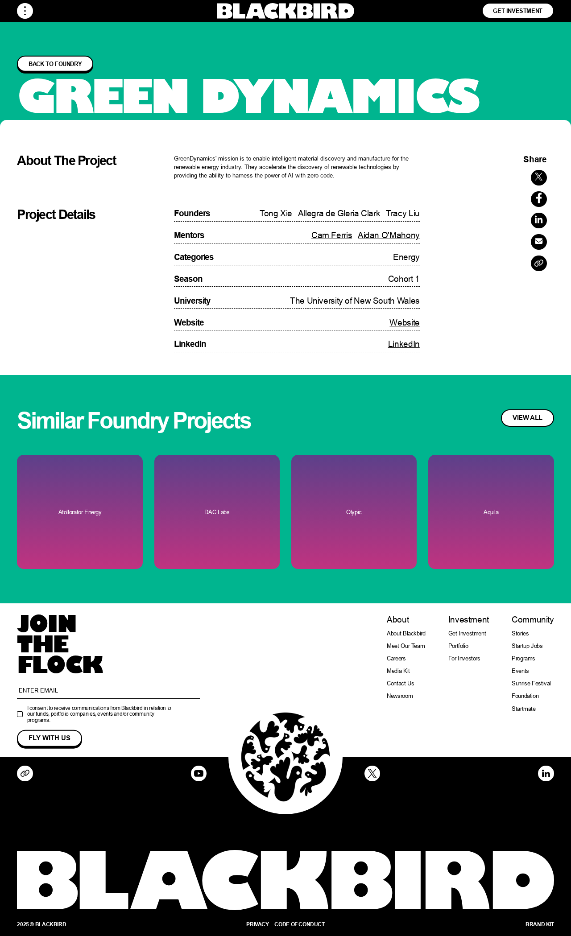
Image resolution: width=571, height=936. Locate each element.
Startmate (524, 708)
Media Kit (398, 671)
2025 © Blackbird (41, 924)
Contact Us (400, 683)
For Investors (464, 658)
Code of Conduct (299, 924)
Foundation (525, 696)
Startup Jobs (527, 646)
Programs (523, 658)
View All (527, 418)
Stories (520, 633)
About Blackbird (406, 633)
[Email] (538, 242)
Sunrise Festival (531, 683)
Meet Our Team (406, 646)
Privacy (257, 924)
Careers (396, 658)
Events (520, 671)
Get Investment (517, 10)
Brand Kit (539, 924)
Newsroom (400, 696)
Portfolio (458, 646)
